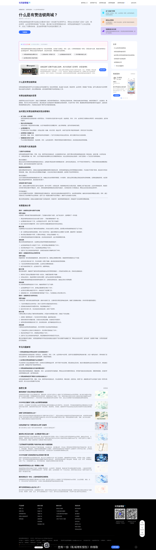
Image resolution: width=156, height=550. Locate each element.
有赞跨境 (109, 540)
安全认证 (50, 540)
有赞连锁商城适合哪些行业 (30, 54)
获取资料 (102, 70)
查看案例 (116, 96)
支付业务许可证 (87, 540)
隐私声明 (32, 540)
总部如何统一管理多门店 (48, 54)
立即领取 (115, 547)
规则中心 (44, 540)
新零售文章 (33, 542)
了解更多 (24, 32)
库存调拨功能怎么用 (81, 54)
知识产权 (38, 540)
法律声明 (27, 540)
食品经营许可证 (95, 540)
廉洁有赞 (56, 540)
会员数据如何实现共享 (65, 54)
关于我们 (21, 540)
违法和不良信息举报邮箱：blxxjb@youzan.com (71, 540)
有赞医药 (103, 540)
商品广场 (21, 542)
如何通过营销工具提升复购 (30, 58)
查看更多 (105, 388)
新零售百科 (29, 9)
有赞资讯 (27, 542)
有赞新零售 (22, 9)
